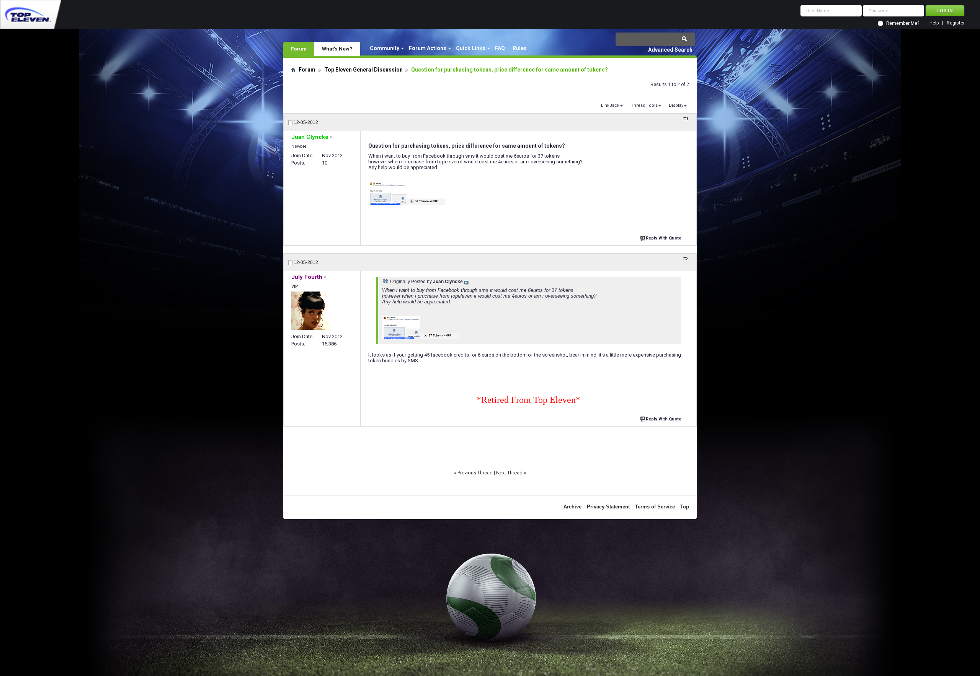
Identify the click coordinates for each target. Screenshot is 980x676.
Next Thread (509, 473)
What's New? (337, 49)
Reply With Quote (663, 238)
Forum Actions (427, 48)
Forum (299, 49)
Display (676, 105)
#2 (686, 258)
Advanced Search (670, 50)
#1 (686, 118)
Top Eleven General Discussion (363, 70)
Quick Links (470, 48)
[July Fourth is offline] (310, 311)
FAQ (500, 48)
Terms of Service (655, 507)
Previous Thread (475, 473)
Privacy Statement (608, 507)
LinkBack (610, 105)
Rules (520, 48)
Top (684, 507)
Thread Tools (644, 105)
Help (934, 23)
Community (384, 48)
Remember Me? (902, 23)
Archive (572, 507)
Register (956, 23)
